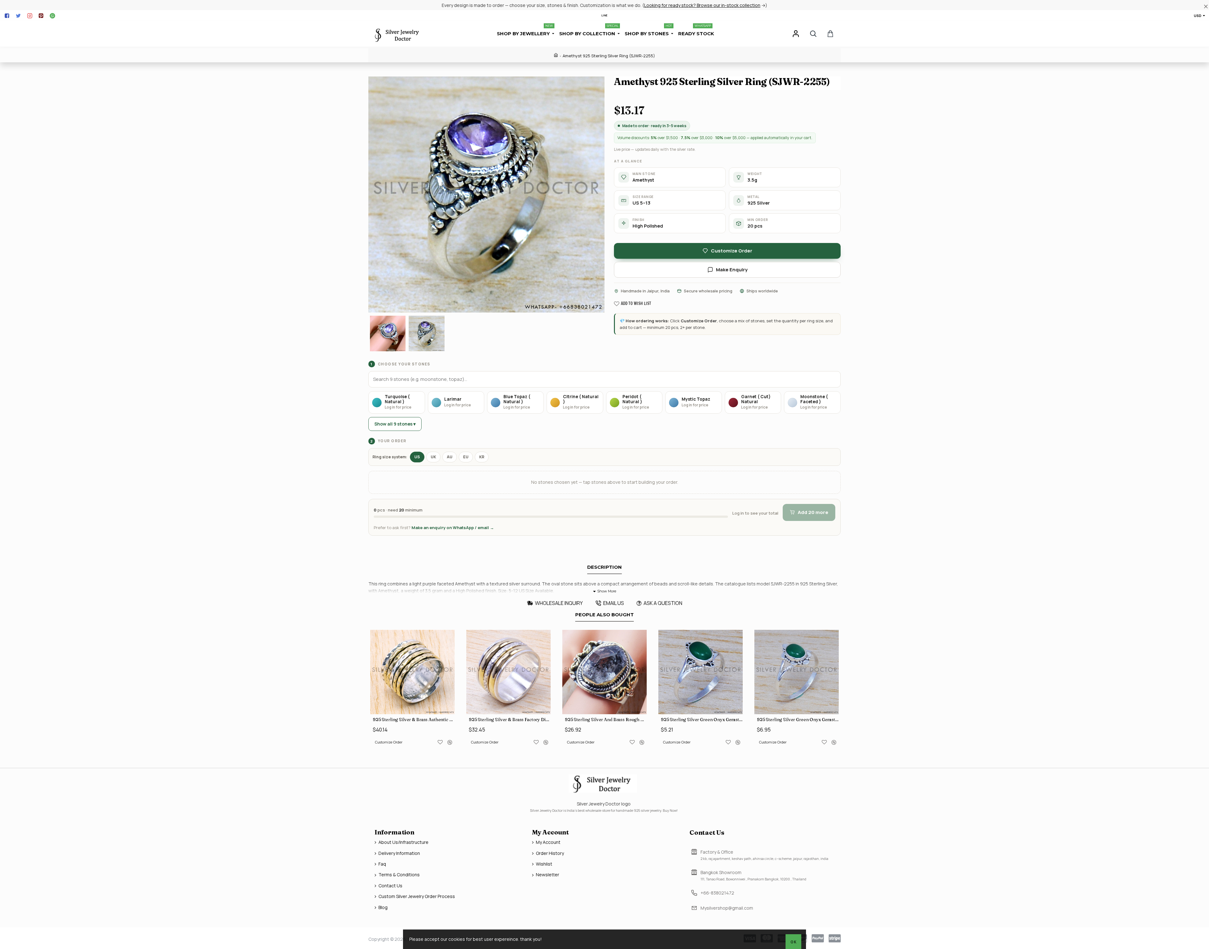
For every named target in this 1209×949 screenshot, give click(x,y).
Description (604, 567)
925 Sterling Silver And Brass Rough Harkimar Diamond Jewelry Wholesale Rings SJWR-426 (606, 719)
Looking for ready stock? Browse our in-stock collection (702, 5)
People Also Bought (604, 615)
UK (433, 457)
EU (465, 457)
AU (449, 457)
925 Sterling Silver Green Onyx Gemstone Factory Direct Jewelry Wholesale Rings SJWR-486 (702, 719)
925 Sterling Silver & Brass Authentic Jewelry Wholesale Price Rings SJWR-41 (414, 719)
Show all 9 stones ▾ (395, 424)
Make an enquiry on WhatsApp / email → (453, 527)
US (417, 457)
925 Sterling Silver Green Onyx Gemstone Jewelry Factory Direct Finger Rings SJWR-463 (798, 719)
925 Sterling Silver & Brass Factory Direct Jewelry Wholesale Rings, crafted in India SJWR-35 (510, 719)
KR (481, 457)
